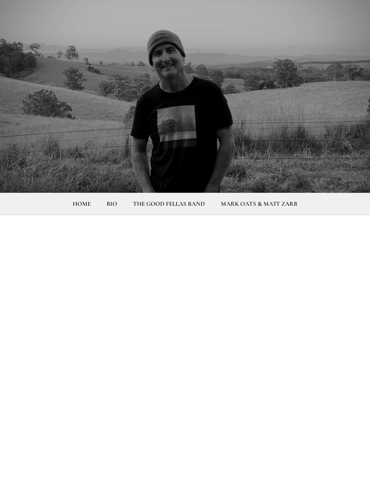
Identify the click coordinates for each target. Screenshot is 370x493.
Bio (112, 204)
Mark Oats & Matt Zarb (259, 204)
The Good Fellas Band (169, 204)
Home (82, 204)
